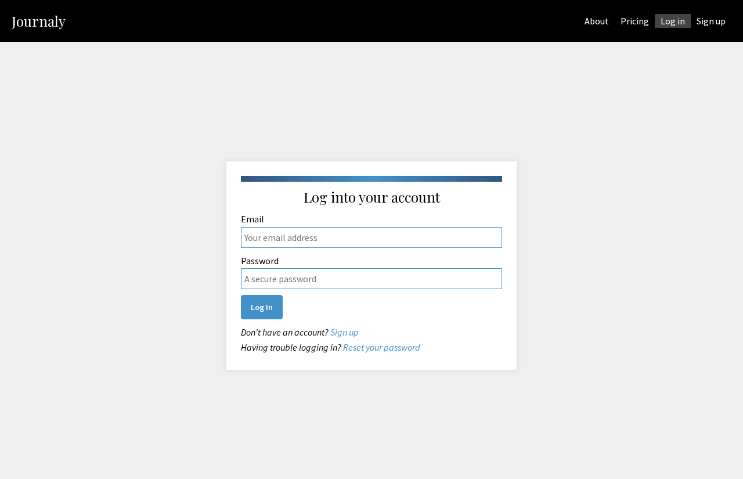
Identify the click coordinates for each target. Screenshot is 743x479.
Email (252, 219)
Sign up (344, 332)
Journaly (39, 21)
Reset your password (381, 347)
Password (260, 260)
